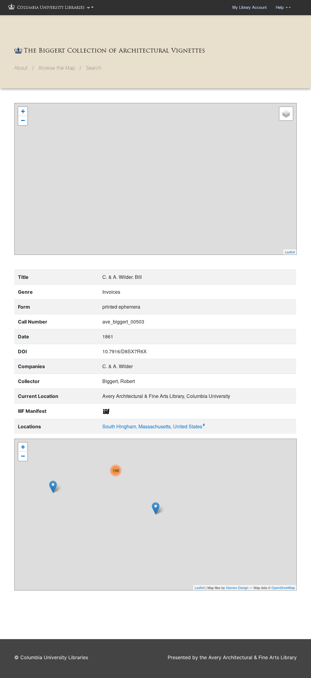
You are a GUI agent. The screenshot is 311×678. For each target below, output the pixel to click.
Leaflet (290, 251)
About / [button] (24, 68)
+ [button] (23, 111)
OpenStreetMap (283, 587)
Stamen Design (237, 587)
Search (93, 68)
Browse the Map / (60, 68)
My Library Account (249, 7)
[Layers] (286, 113)
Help (280, 7)
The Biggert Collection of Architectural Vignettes (114, 50)
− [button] (23, 120)
